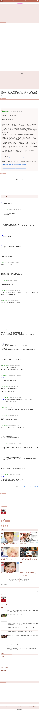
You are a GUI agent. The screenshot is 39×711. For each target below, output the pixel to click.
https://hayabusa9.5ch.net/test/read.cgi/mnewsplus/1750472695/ (14, 164)
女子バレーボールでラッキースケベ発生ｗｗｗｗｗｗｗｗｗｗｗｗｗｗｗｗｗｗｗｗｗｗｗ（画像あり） (15, 23)
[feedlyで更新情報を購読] (5, 526)
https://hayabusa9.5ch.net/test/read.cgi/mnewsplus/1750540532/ (28, 486)
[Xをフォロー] (3, 526)
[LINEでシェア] (7, 521)
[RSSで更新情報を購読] (7, 526)
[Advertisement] (19, 13)
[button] (9, 521)
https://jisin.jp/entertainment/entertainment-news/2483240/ (12, 157)
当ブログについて (19, 706)
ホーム (7, 706)
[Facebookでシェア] (3, 521)
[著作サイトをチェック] (1, 526)
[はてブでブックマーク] (5, 521)
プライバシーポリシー (32, 706)
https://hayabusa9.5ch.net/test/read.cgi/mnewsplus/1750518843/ (14, 168)
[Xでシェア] (1, 521)
